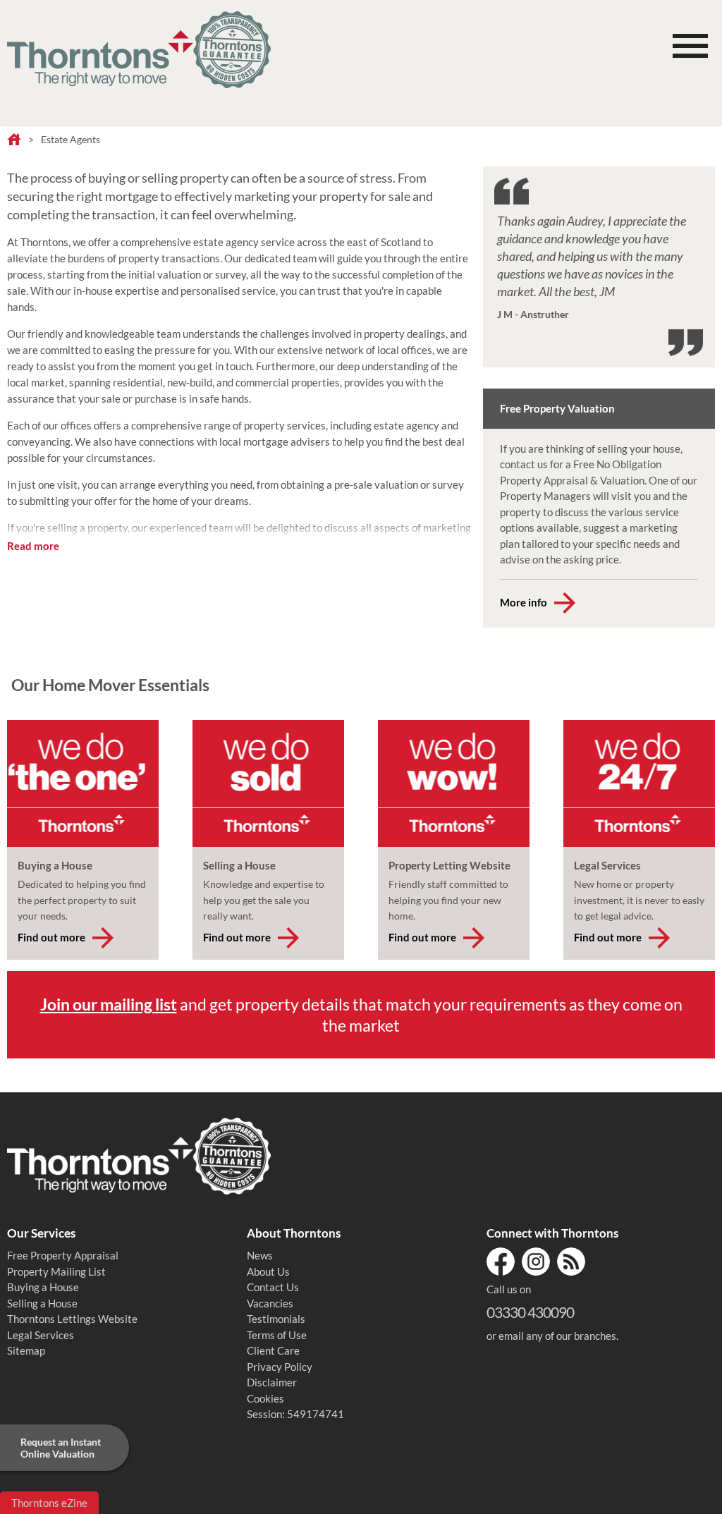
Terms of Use (277, 1335)
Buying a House (43, 1287)
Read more (33, 545)
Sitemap (26, 1350)
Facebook (501, 1261)
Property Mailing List (56, 1271)
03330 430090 (530, 1312)
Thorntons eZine (49, 1502)
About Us (268, 1271)
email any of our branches (557, 1335)
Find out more (51, 937)
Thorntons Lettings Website (72, 1318)
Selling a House (42, 1303)
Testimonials (276, 1318)
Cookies (265, 1398)
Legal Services (40, 1335)
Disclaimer (272, 1382)
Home (14, 140)
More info (523, 602)
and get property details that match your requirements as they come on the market (361, 1014)
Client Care (273, 1350)
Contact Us (273, 1287)
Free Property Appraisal (62, 1255)
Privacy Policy (279, 1366)
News (260, 1255)
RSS (571, 1261)
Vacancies (270, 1303)
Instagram (536, 1261)
